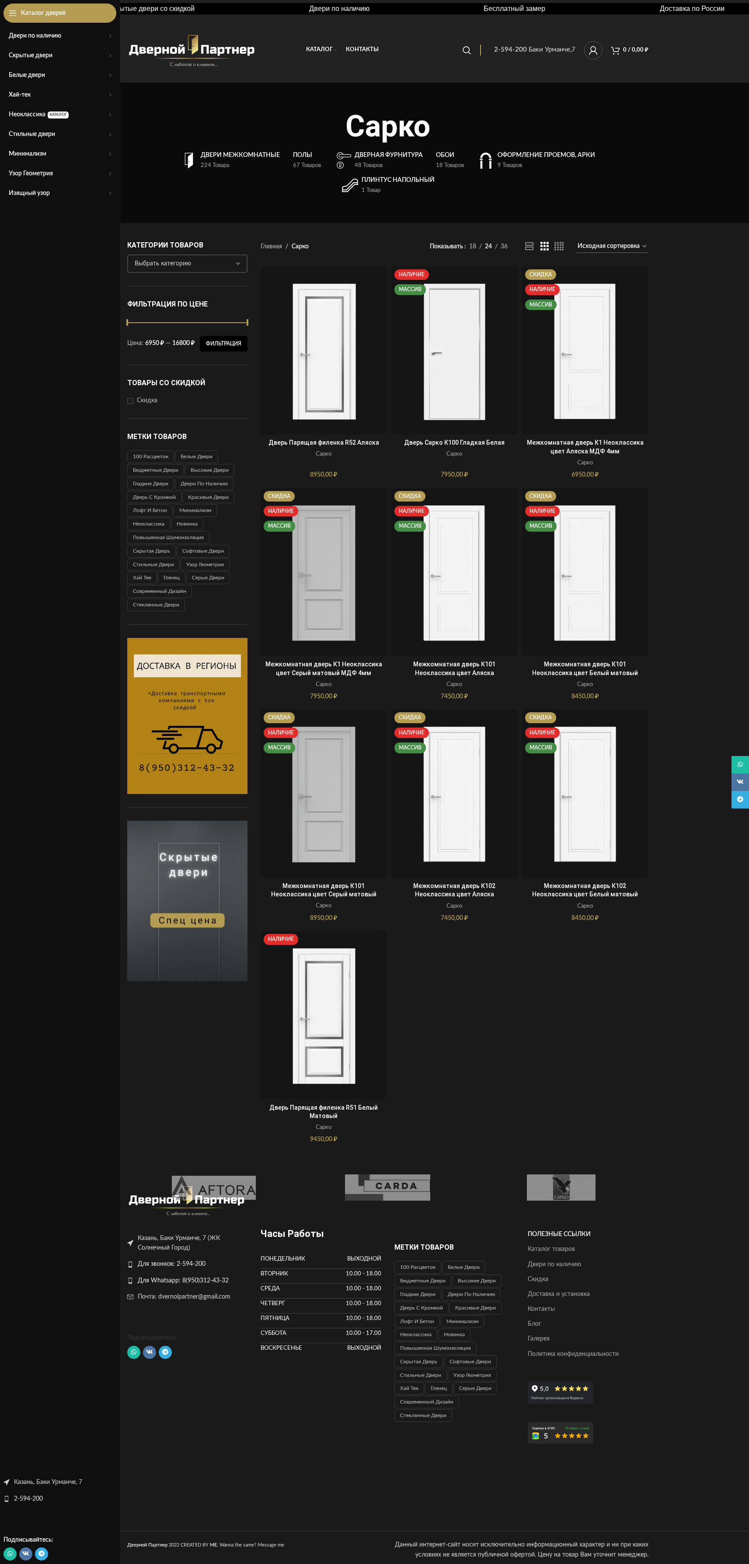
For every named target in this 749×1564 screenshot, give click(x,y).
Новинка (187, 523)
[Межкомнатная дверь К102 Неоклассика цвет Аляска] (454, 793)
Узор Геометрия (205, 564)
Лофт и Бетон (150, 510)
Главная (271, 247)
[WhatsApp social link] (10, 1554)
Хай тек (142, 577)
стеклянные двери (156, 604)
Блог (534, 1324)
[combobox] (187, 263)
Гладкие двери (150, 483)
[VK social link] (25, 1554)
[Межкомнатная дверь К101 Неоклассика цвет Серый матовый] (324, 793)
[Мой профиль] (593, 50)
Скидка (147, 400)
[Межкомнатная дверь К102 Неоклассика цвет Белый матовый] (585, 793)
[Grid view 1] (529, 246)
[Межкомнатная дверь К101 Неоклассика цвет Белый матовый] (585, 572)
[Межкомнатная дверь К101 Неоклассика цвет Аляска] (454, 572)
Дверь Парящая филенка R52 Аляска (323, 442)
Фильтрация (223, 343)
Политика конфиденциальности (573, 1354)
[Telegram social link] (41, 1554)
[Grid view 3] (544, 246)
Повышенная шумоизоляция (168, 537)
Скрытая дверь (151, 551)
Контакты (541, 1309)
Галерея (539, 1339)
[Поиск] (467, 50)
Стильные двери (153, 564)
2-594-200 (28, 1499)
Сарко (323, 454)
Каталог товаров (551, 1249)
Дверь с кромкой (154, 497)
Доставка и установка (559, 1294)
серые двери (208, 577)
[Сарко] (561, 1187)
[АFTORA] (214, 1187)
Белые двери (197, 456)
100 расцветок (150, 456)
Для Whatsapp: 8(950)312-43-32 (183, 1281)
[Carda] (387, 1187)
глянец (172, 577)
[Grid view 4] (559, 246)
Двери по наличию (204, 483)
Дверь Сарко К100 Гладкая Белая (454, 442)
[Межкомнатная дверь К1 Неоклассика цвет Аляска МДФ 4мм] (585, 350)
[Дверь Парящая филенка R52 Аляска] (324, 350)
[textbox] (187, 263)
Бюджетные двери (155, 470)
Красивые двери (208, 497)
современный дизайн (159, 591)
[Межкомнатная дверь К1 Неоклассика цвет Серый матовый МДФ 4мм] (324, 572)
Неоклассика (148, 523)
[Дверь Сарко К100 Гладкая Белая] (454, 350)
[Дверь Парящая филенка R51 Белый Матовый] (324, 1015)
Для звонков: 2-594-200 (172, 1264)
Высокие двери (210, 470)
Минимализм (195, 510)
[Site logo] (192, 50)
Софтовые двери (203, 551)
